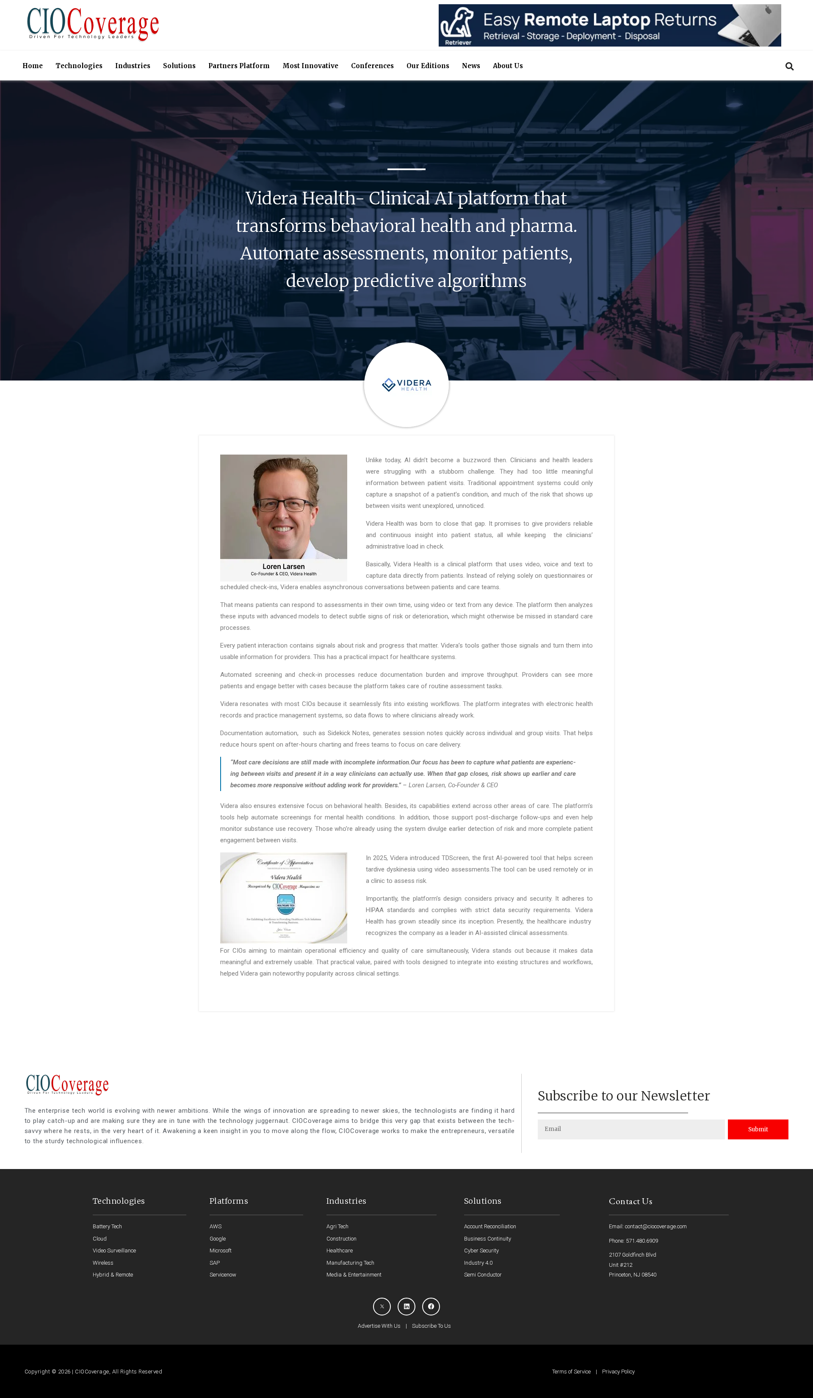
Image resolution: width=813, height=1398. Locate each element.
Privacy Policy (618, 1371)
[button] (789, 66)
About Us (508, 66)
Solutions (179, 66)
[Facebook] (431, 1306)
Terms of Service (571, 1371)
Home (32, 66)
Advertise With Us (379, 1326)
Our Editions (427, 66)
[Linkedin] (406, 1306)
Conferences (372, 66)
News (471, 66)
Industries (132, 66)
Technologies (78, 66)
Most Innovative (310, 66)
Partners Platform (239, 66)
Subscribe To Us (431, 1326)
